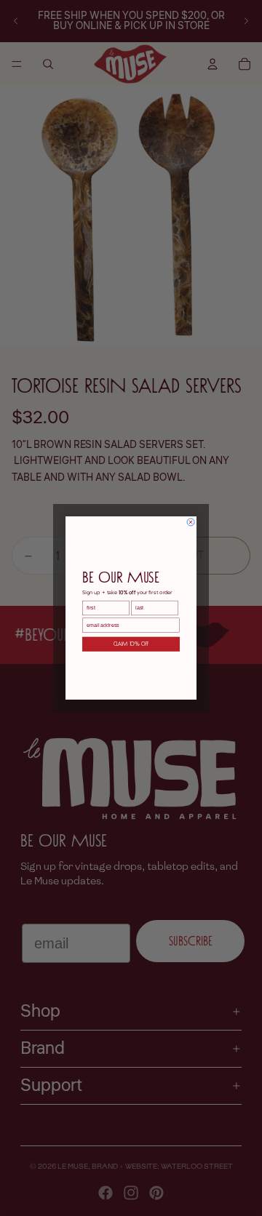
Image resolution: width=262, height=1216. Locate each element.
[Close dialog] (190, 522)
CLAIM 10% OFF (131, 644)
